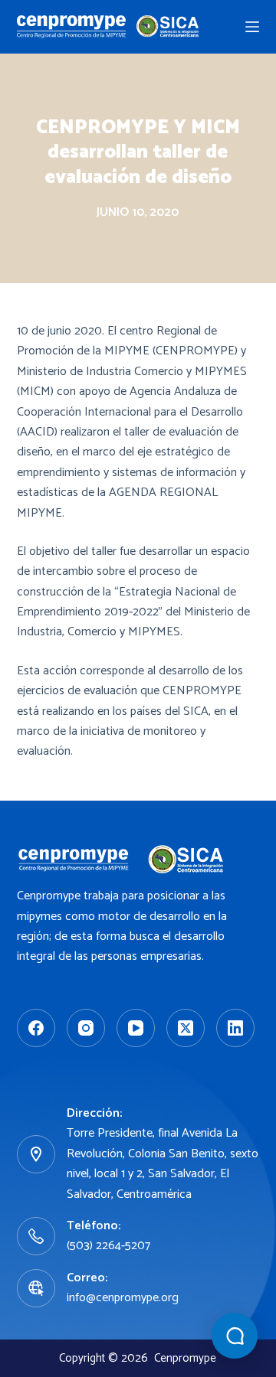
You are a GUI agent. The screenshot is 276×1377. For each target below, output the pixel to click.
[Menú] (252, 27)
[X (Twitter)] (185, 1028)
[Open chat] (235, 1336)
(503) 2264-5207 (108, 1245)
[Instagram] (86, 1028)
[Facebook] (36, 1028)
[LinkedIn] (235, 1028)
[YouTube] (136, 1028)
